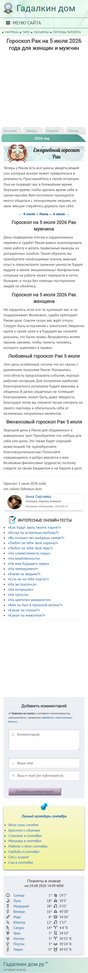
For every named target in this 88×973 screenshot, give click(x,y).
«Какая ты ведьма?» (24, 573)
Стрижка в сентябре (25, 835)
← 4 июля (27, 213)
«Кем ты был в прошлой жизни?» (35, 604)
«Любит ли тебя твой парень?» (33, 542)
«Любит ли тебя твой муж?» (30, 548)
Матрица (11, 32)
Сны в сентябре (20, 862)
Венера (19, 911)
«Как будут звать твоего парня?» (34, 527)
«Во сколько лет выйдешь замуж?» (36, 537)
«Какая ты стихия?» (24, 610)
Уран (16, 933)
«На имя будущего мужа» (28, 563)
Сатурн (18, 928)
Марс (17, 917)
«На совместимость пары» (29, 553)
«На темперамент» (23, 568)
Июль (44, 213)
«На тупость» (18, 594)
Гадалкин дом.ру (24, 964)
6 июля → (61, 213)
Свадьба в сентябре (23, 851)
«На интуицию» (20, 589)
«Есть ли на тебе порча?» (28, 579)
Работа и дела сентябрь (28, 846)
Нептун (18, 938)
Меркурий (21, 906)
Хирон (18, 949)
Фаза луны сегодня (23, 824)
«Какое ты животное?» (26, 615)
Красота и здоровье (24, 830)
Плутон (18, 944)
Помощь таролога (67, 32)
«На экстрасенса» (22, 584)
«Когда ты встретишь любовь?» (33, 532)
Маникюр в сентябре (24, 840)
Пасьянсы (41, 32)
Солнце (19, 895)
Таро (26, 32)
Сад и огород (18, 857)
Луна (17, 901)
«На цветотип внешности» (29, 599)
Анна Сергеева (38, 496)
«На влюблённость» (24, 558)
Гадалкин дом (45, 8)
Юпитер (19, 922)
